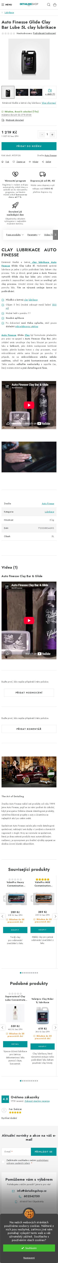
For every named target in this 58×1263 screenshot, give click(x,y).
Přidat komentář (29, 729)
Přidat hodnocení (29, 692)
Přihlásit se (44, 1151)
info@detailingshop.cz (32, 1191)
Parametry (32, 234)
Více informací (49, 102)
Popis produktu (13, 234)
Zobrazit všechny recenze (37, 1101)
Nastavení (29, 1257)
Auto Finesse (50, 155)
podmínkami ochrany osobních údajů (27, 1162)
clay (34, 262)
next (55, 916)
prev (2, 916)
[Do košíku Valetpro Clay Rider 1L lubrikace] (42, 1046)
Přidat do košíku (29, 146)
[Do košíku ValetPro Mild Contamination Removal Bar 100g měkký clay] (42, 930)
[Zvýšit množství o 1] (52, 134)
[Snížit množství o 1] (42, 134)
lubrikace (45, 262)
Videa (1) (48, 234)
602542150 (32, 1196)
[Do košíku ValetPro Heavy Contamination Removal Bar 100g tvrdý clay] (15, 930)
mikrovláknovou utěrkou (26, 326)
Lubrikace (49, 511)
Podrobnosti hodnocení (44, 33)
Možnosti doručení (15, 120)
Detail (15, 1044)
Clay (27, 335)
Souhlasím (31, 1248)
